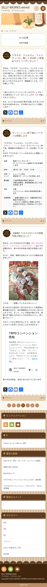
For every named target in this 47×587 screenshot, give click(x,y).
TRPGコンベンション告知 (15, 146)
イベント (8, 121)
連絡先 (18, 424)
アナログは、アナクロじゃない (11, 576)
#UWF (36, 95)
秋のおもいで (8, 473)
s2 (43, 121)
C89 (4, 523)
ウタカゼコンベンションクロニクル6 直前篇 (22, 480)
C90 (4, 529)
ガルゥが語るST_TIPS (12, 548)
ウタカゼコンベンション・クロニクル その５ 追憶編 (23, 487)
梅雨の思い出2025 (10, 467)
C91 (4, 535)
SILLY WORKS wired (8, 574)
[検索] (36, 8)
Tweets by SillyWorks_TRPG (14, 443)
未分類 (6, 554)
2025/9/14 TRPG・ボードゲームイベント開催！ (22, 461)
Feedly (11, 424)
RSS (5, 424)
